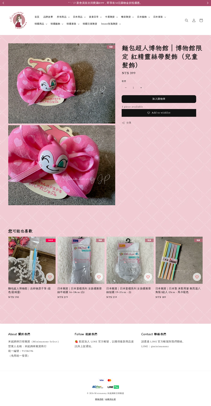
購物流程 (99, 399)
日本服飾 (142, 16)
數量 (124, 81)
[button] (186, 20)
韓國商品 (39, 23)
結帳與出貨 (110, 399)
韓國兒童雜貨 (90, 24)
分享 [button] (128, 123)
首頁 (37, 17)
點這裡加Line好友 (123, 3)
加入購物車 (159, 99)
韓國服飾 (55, 23)
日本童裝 (158, 16)
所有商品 (61, 16)
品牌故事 (48, 17)
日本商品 (78, 16)
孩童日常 (94, 16)
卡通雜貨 (110, 16)
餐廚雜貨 (126, 16)
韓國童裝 (71, 23)
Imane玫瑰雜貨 (109, 23)
